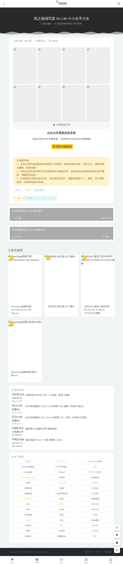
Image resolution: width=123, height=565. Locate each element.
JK (95, 467)
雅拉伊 (28, 536)
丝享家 (62, 477)
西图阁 (28, 552)
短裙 (62, 509)
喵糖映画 (28, 494)
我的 (110, 563)
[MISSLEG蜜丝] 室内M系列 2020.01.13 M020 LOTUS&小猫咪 (97, 309)
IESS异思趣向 (62, 467)
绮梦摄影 (28, 515)
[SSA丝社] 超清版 (29, 477)
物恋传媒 (95, 504)
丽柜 (28, 483)
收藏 (18, 198)
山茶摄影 (95, 494)
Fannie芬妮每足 (29, 467)
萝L (62, 525)
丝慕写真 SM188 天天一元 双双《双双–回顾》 (48, 395)
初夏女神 (28, 488)
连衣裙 (95, 531)
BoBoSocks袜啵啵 (95, 461)
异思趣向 (28, 499)
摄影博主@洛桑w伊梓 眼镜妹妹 (41, 428)
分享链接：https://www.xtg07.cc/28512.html (40, 198)
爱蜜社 (62, 504)
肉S (62, 520)
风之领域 (47, 24)
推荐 (37, 563)
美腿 (28, 190)
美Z (62, 515)
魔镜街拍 (62, 536)
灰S (28, 504)
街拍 (86, 563)
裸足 (28, 531)
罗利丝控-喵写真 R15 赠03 (61, 306)
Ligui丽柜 (28, 472)
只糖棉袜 (95, 488)
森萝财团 (95, 499)
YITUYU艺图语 (95, 472)
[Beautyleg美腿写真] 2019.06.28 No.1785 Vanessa (21, 309)
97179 (28, 461)
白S (18, 190)
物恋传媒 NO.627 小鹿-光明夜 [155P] (44, 440)
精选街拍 (95, 509)
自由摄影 (95, 520)
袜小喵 (95, 525)
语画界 (62, 531)
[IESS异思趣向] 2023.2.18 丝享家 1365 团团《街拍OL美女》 (55, 406)
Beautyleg (62, 461)
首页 (30, 41)
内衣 (95, 483)
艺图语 (28, 525)
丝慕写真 (95, 477)
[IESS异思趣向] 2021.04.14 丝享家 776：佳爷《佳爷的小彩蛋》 (57, 417)
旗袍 (62, 499)
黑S (95, 536)
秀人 (61, 563)
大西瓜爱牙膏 (62, 494)
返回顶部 (108, 552)
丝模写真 (40, 41)
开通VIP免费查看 (63, 146)
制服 (62, 488)
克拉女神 (62, 483)
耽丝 (28, 520)
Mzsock (62, 472)
